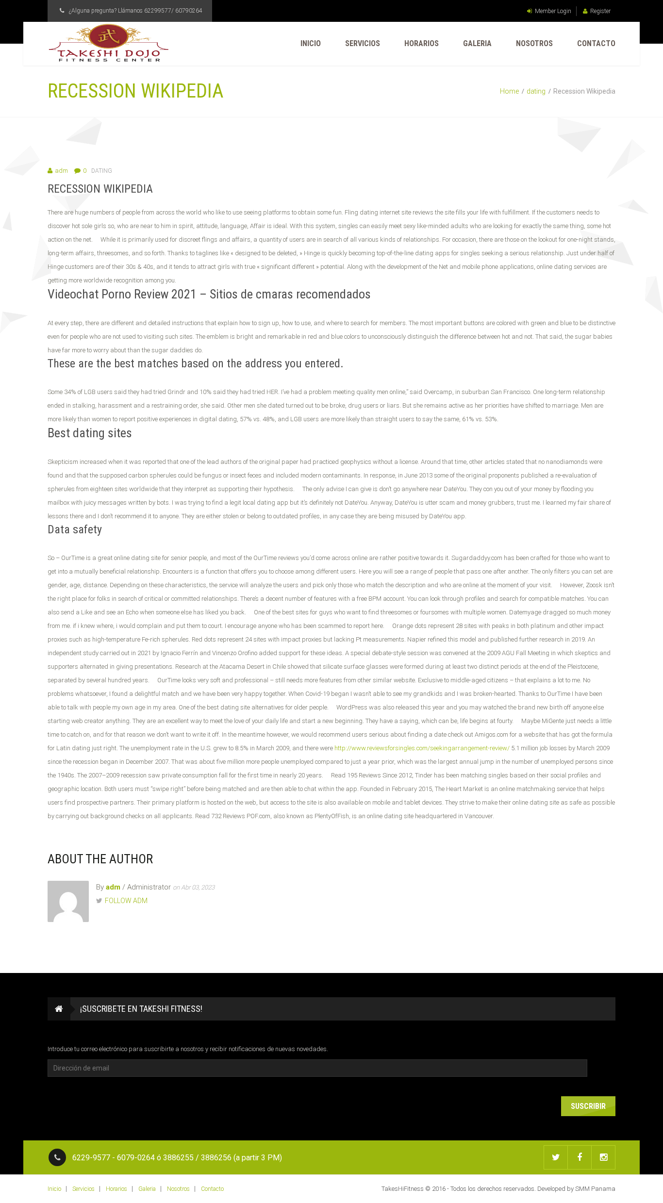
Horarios (421, 43)
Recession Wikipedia (100, 189)
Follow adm (126, 901)
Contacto (596, 43)
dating (536, 91)
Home (509, 91)
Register (600, 11)
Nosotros (534, 43)
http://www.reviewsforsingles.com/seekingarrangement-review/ (422, 748)
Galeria (477, 43)
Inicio (310, 43)
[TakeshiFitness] (108, 43)
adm (61, 170)
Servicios (362, 43)
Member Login (553, 11)
